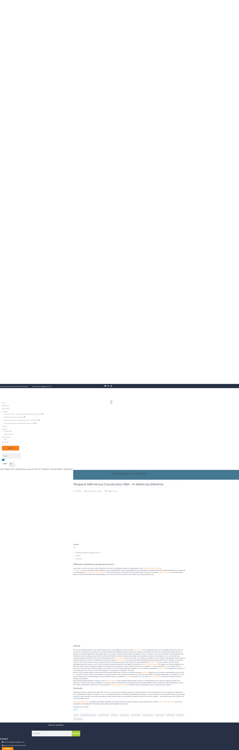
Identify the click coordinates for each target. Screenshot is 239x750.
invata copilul (111, 681)
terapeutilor (144, 672)
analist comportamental (150, 664)
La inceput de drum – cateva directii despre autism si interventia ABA (23, 414)
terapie (128, 676)
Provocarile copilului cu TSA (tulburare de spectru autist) (19, 423)
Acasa (3, 403)
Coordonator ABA (103, 715)
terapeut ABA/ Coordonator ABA (96, 572)
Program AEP (8, 431)
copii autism (114, 715)
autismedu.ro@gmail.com (42, 386)
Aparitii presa (5, 408)
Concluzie (79, 559)
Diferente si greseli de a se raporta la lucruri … (88, 553)
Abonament (5, 442)
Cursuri (4, 411)
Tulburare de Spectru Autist (151, 568)
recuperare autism (148, 715)
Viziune (78, 556)
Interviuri (4, 426)
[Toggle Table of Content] (74, 548)
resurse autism (160, 715)
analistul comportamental (118, 685)
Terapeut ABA (77, 570)
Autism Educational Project (81, 702)
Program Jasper (8, 434)
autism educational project (88, 715)
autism (76, 715)
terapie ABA (180, 715)
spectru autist (118, 658)
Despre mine (5, 405)
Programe (5, 429)
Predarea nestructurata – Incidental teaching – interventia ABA (21, 420)
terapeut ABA (170, 715)
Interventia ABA (135, 715)
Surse (5, 439)
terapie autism (78, 719)
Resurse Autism (6, 437)
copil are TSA (138, 650)
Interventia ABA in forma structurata (14, 417)
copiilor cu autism (164, 572)
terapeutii (161, 668)
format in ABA (154, 662)
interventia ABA (121, 660)
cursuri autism (124, 715)
